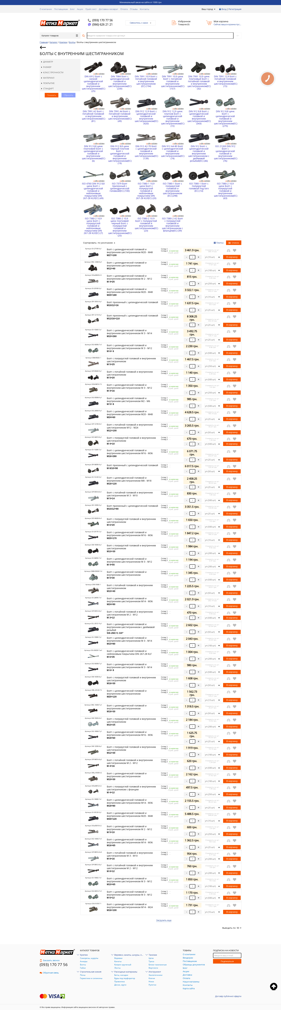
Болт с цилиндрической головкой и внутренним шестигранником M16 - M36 (130, 453)
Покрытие (48, 83)
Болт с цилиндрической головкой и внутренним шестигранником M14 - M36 (130, 601)
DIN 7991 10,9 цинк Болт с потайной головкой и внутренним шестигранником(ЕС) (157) (172, 82)
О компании (46, 9)
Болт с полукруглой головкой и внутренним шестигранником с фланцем (131, 789)
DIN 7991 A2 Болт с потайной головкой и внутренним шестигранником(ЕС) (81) (93, 116)
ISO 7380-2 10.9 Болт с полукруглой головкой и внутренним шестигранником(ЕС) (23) (146, 224)
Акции (80, 9)
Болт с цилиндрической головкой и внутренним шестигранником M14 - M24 (130, 907)
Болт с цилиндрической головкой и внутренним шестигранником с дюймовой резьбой (131, 628)
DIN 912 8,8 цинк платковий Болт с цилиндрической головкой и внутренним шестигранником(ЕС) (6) (93, 153)
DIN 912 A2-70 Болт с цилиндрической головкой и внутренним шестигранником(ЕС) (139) (146, 152)
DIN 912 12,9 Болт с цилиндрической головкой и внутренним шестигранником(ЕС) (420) (146, 117)
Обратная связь (51, 972)
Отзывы (134, 9)
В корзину (232, 256)
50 (238, 927)
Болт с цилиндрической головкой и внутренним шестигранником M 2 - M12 (129, 278)
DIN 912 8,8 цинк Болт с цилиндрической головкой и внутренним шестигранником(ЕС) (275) (225, 118)
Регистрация (234, 9)
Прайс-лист (91, 9)
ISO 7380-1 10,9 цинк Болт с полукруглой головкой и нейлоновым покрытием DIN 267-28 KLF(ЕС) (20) (146, 190)
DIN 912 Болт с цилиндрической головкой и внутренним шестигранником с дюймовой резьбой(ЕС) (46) (198, 153)
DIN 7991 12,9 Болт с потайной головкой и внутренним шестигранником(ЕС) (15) (225, 81)
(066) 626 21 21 (102, 24)
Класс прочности (53, 72)
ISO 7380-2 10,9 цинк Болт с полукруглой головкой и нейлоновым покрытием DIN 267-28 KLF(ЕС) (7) (93, 225)
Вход (223, 9)
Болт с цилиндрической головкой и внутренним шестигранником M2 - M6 (128, 401)
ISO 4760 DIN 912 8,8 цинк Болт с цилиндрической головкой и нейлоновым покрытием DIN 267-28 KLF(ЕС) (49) (93, 190)
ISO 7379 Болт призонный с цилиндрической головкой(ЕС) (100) (120, 187)
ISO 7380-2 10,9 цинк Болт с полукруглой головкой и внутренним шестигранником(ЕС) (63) (225, 190)
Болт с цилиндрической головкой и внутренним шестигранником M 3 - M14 (129, 333)
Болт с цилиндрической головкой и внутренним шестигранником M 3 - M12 (129, 348)
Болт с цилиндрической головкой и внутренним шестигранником (127, 265)
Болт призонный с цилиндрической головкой (132, 304)
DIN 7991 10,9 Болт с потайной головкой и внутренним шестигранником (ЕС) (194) (146, 81)
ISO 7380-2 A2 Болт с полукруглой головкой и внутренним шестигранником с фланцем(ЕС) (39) (172, 224)
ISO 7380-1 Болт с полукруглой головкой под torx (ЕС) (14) (199, 187)
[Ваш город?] (214, 9)
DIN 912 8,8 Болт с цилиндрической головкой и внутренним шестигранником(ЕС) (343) (198, 117)
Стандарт (48, 88)
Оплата (124, 9)
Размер (47, 67)
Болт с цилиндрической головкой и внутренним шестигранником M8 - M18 (129, 480)
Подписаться (227, 961)
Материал (48, 77)
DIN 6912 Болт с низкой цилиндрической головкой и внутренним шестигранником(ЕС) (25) (93, 83)
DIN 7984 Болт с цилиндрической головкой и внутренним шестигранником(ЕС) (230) (119, 82)
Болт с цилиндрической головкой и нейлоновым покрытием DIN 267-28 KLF (129, 653)
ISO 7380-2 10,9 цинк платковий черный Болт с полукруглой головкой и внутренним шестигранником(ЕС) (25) (119, 227)
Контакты (144, 9)
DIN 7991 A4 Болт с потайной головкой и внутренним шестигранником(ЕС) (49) (119, 116)
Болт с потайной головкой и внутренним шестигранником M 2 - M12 (130, 614)
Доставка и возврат (108, 9)
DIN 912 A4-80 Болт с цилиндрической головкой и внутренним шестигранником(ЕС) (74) (172, 152)
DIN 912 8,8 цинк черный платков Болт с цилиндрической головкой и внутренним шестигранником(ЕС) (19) (119, 154)
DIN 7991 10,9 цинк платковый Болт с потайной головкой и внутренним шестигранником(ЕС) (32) (198, 82)
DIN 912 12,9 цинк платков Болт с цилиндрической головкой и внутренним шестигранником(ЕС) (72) (172, 118)
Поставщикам (61, 9)
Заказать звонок (51, 960)
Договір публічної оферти (228, 996)
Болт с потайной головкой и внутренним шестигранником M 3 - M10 (130, 495)
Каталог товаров (50, 35)
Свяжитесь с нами (139, 22)
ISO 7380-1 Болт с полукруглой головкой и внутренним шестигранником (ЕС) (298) (172, 189)
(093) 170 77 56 (102, 20)
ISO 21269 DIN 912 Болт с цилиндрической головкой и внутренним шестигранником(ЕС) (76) (225, 153)
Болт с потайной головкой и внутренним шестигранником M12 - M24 (130, 427)
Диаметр (48, 61)
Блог (72, 9)
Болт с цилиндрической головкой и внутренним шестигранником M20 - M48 (130, 252)
